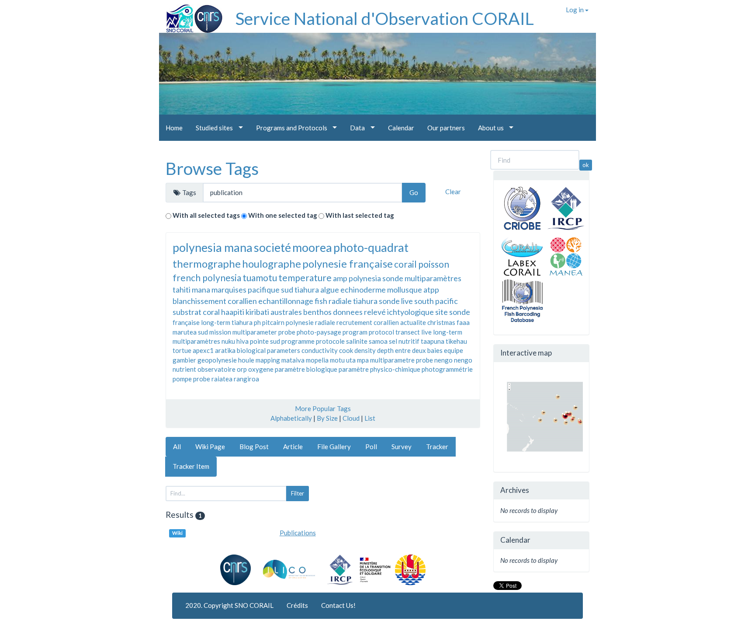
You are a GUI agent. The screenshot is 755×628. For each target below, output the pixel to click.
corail (405, 263)
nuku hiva (235, 341)
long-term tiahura (227, 322)
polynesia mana (213, 247)
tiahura (306, 289)
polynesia (365, 278)
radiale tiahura (353, 301)
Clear (453, 191)
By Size (327, 418)
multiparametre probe (401, 360)
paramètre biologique (306, 369)
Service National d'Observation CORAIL (385, 18)
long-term (447, 332)
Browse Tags (212, 168)
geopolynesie (217, 360)
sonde (459, 312)
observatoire (216, 369)
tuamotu (259, 277)
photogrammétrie (447, 369)
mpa (363, 360)
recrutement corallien (367, 322)
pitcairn (273, 322)
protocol (381, 332)
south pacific (436, 301)
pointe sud (265, 341)
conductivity (319, 350)
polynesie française (347, 263)
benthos (317, 312)
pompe (182, 379)
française (186, 322)
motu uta (343, 360)
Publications (298, 533)
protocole (330, 341)
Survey (401, 446)
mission (220, 332)
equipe (453, 350)
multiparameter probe (263, 332)
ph (257, 322)
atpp (431, 289)
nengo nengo (453, 360)
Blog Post (254, 446)
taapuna (432, 341)
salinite (356, 341)
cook (346, 350)
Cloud (351, 418)
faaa (463, 322)
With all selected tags (206, 215)
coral (211, 312)
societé (272, 247)
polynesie (300, 322)
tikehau (456, 341)
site (441, 312)
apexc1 (203, 350)
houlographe (271, 263)
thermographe (207, 263)
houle (246, 360)
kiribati (257, 312)
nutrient (184, 369)
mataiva (293, 360)
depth (385, 350)
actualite (413, 322)
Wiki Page (210, 446)
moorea (312, 247)
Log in (575, 10)
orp (242, 369)
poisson (433, 263)
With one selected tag (282, 215)
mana (201, 289)
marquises (228, 289)
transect (407, 332)
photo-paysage (319, 332)
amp (340, 278)
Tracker (437, 446)
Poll (371, 446)
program (355, 332)
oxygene (261, 369)
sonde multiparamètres (421, 278)
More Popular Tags (323, 408)
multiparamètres (196, 341)
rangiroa (246, 379)
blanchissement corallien (215, 301)
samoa (378, 341)
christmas (441, 322)
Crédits (297, 605)
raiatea (221, 379)
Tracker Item (191, 466)
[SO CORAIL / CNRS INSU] (190, 15)
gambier (184, 360)
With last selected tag (360, 215)
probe (201, 379)
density (365, 350)
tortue (182, 350)
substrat (187, 312)
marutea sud (190, 332)
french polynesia (207, 277)
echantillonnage (285, 301)
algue (329, 289)
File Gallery (334, 446)
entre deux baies (419, 350)
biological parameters (268, 350)
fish (321, 301)
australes (286, 312)
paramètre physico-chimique (379, 369)
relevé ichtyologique (399, 312)
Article (293, 446)
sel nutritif (404, 341)
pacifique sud (270, 289)
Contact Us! (338, 605)
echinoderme (363, 289)
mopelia (317, 360)
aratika (225, 350)
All (177, 446)
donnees (348, 312)
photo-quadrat (371, 247)
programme (298, 341)
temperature (305, 277)
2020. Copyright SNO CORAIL (229, 605)
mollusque (404, 289)
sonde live (396, 301)
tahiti (181, 289)
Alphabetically (291, 418)
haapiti (232, 312)
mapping (268, 360)
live (426, 332)
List (369, 418)
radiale (325, 322)
